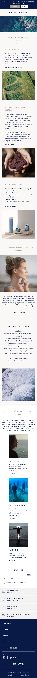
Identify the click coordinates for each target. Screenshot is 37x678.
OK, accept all (14, 6)
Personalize (24, 6)
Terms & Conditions (13, 675)
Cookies (22, 675)
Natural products (10, 206)
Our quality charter (18, 313)
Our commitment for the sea (13, 67)
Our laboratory (9, 145)
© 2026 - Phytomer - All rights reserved (19, 673)
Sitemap (27, 675)
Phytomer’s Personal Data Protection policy (17, 582)
